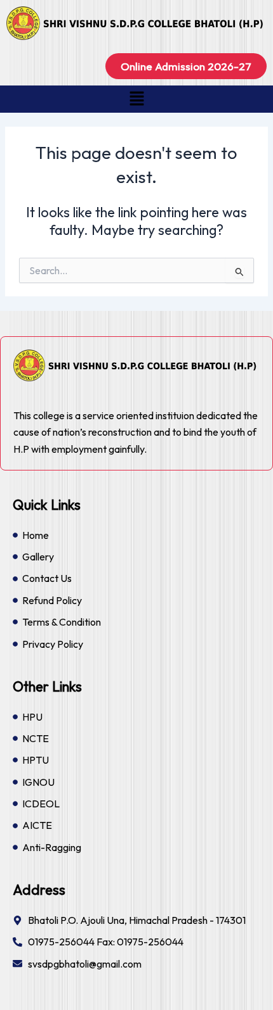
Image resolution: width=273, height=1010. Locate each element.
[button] (136, 99)
